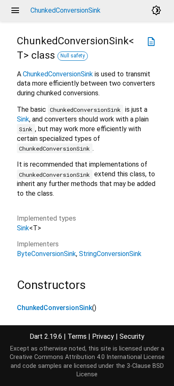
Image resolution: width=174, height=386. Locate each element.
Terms (77, 336)
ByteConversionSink (46, 254)
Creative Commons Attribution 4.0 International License (87, 357)
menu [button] (15, 10)
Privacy (103, 336)
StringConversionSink (110, 254)
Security (132, 336)
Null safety (72, 56)
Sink (23, 119)
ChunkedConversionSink (58, 74)
